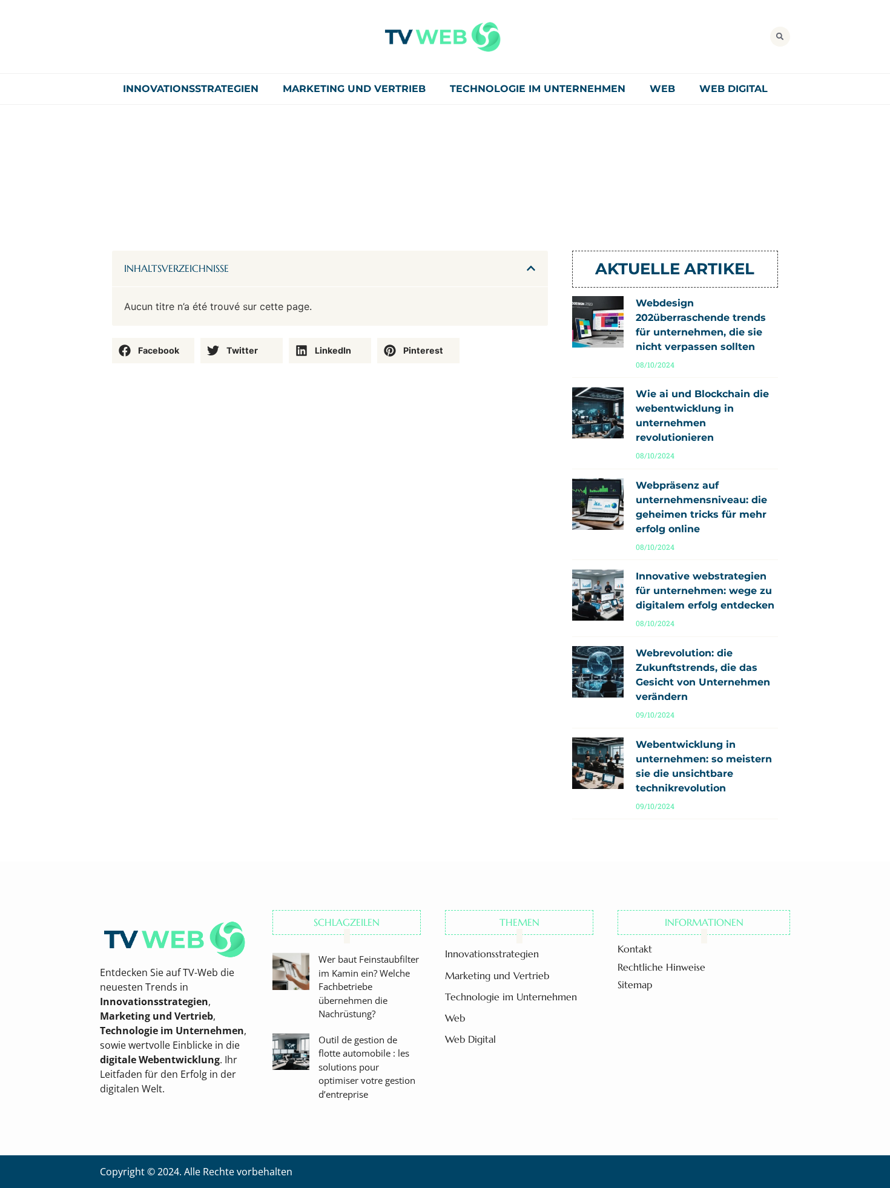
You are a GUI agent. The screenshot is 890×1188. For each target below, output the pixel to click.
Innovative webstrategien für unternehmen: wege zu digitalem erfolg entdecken (705, 590)
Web (662, 88)
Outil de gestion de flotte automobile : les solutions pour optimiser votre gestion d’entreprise (366, 1067)
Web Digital (733, 88)
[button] (780, 37)
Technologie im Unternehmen (537, 88)
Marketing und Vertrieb (354, 88)
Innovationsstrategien (191, 88)
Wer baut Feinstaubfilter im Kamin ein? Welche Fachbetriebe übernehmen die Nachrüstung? (368, 986)
